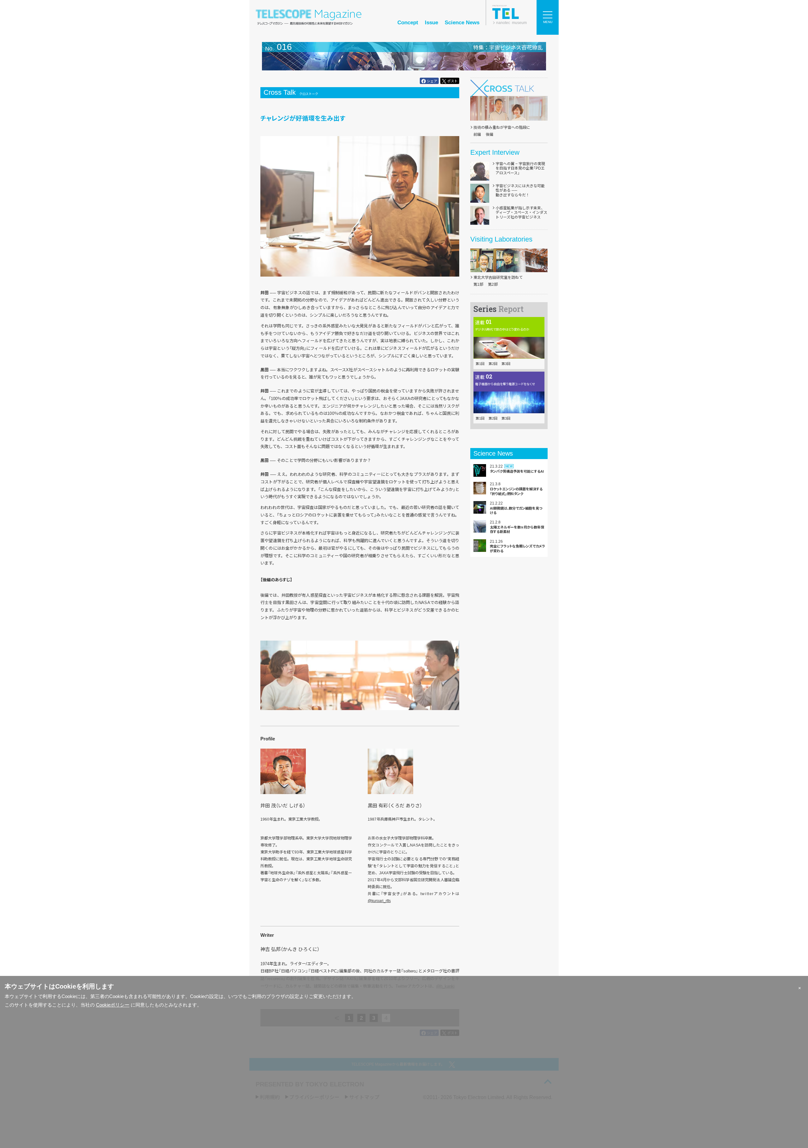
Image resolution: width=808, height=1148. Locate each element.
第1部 (478, 284)
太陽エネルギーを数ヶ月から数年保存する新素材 (517, 529)
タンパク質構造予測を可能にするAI (517, 471)
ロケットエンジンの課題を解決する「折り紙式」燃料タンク (516, 491)
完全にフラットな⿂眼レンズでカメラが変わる (517, 548)
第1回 (480, 364)
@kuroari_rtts (379, 901)
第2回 (493, 364)
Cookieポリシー (112, 1004)
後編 (489, 134)
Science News (462, 22)
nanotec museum (511, 23)
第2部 (493, 284)
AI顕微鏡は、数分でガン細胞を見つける (516, 510)
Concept (407, 22)
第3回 (506, 364)
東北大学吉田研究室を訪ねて (498, 277)
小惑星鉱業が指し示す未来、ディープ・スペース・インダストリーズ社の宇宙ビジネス (521, 212)
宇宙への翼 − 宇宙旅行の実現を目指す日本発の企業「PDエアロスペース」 (520, 168)
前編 (477, 134)
